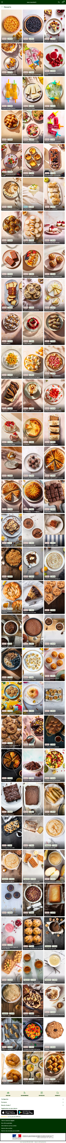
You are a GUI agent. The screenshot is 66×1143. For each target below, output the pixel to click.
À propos (4, 1102)
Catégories (4, 1099)
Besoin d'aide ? (6, 1105)
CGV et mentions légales (7, 1120)
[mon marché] (33, 2)
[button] (11, 26)
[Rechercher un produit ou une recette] (59, 2)
